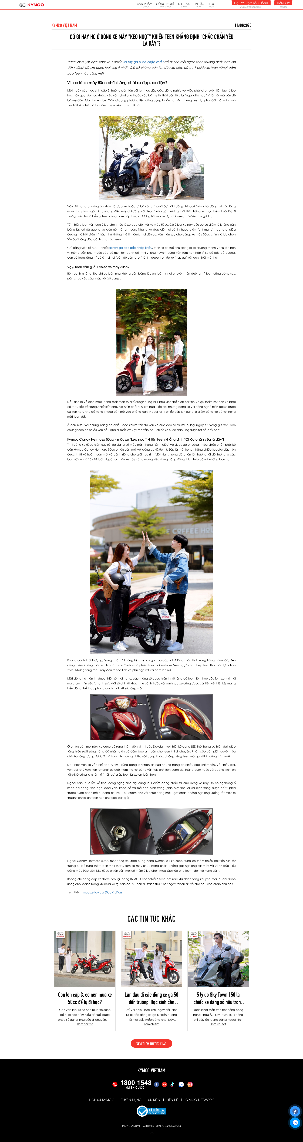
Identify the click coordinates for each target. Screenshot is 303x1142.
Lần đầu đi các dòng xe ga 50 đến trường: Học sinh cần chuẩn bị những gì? (151, 997)
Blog (212, 5)
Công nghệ (165, 5)
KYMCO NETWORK (199, 1099)
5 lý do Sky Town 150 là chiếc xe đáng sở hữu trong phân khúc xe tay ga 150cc (218, 997)
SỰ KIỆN (154, 1099)
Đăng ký (283, 3)
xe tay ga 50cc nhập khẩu (143, 62)
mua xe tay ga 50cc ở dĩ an (102, 892)
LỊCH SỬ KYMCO (102, 1099)
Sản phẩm (145, 5)
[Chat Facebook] (295, 1109)
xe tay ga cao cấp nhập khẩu (130, 247)
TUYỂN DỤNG (131, 1099)
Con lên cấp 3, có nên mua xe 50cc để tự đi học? (85, 997)
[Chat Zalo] (295, 1121)
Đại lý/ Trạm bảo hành (251, 3)
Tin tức (199, 5)
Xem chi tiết (85, 1024)
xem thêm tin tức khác (151, 1043)
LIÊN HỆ (172, 1099)
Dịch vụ (184, 5)
